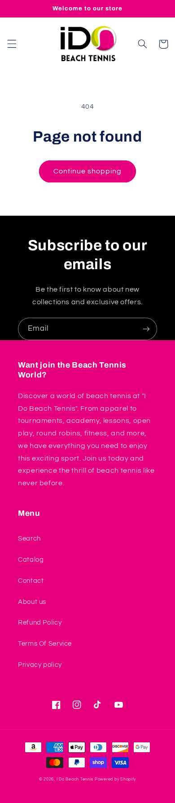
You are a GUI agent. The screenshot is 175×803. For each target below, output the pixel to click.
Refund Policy (39, 622)
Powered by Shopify (115, 779)
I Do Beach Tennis (75, 779)
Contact (31, 580)
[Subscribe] (146, 329)
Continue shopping (87, 171)
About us (32, 602)
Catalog (31, 559)
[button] (11, 44)
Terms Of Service (45, 643)
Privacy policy (40, 664)
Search (29, 538)
